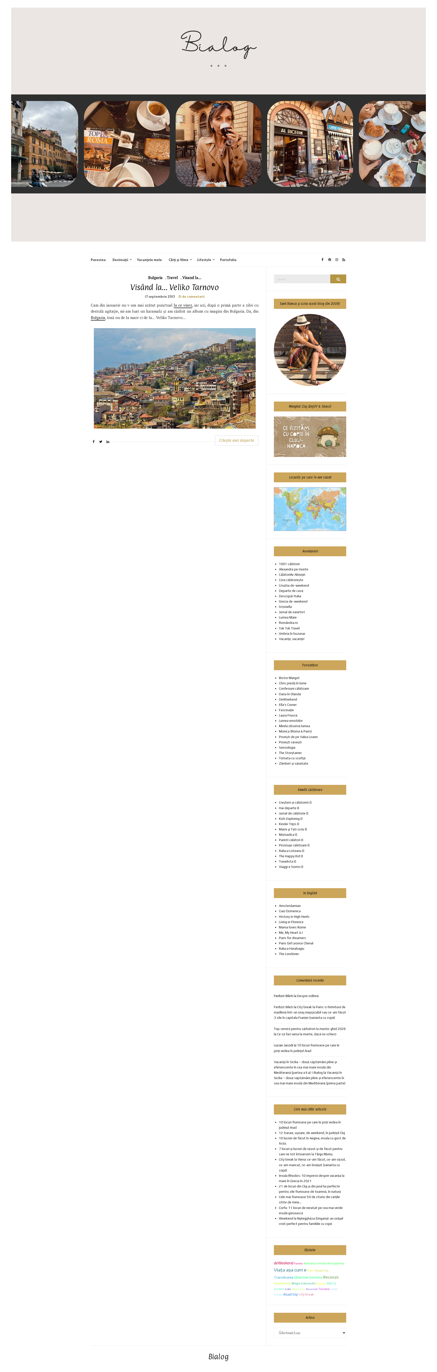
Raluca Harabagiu (291, 948)
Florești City (321, 1270)
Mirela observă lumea (294, 726)
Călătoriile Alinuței (292, 574)
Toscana (324, 1288)
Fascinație (286, 710)
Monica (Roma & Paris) (295, 731)
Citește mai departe (236, 440)
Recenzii (331, 1277)
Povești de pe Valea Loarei (298, 737)
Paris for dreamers (292, 938)
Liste (288, 1288)
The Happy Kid (289, 856)
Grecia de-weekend (293, 601)
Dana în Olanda (290, 694)
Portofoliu (228, 259)
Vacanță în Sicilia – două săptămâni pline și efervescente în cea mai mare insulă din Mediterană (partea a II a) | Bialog (305, 1067)
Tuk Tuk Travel (289, 628)
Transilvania (283, 1277)
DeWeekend (288, 699)
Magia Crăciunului (304, 1283)
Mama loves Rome (292, 927)
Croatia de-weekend (294, 585)
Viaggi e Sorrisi (289, 867)
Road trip (290, 1294)
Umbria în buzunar (292, 633)
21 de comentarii (191, 296)
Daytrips (321, 1283)
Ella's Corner (288, 705)
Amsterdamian (290, 906)
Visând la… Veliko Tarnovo (174, 287)
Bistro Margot (289, 678)
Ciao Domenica (290, 911)
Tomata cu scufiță (292, 758)
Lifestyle (204, 259)
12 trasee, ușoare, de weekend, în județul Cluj (312, 1133)
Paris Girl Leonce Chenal (296, 943)
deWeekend (283, 1263)
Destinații (120, 259)
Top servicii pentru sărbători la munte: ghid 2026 (310, 1029)
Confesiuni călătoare (294, 688)
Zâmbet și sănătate (293, 763)
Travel (172, 277)
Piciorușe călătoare (293, 845)
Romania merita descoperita (324, 1263)
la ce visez (183, 305)
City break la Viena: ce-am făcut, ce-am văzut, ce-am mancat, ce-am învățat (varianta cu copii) (312, 1165)
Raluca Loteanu (290, 851)
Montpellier (298, 1289)
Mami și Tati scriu (291, 829)
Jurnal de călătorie (292, 813)
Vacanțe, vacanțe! (291, 639)
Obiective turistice (308, 1277)
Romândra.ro (288, 623)
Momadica (286, 835)
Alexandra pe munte (293, 569)
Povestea (98, 259)
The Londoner (289, 954)
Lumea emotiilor (291, 721)
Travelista (286, 861)
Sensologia (287, 747)
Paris (310, 1270)
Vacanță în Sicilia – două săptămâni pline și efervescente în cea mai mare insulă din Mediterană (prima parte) (309, 1078)
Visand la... (191, 277)
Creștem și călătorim (294, 802)
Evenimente (282, 1283)
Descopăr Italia (290, 596)
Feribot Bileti (283, 1007)
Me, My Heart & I (291, 932)
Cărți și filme (178, 259)
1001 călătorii (289, 564)
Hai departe (287, 808)
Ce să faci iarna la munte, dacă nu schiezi (306, 1034)
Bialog (218, 1357)
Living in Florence (291, 922)
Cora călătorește (291, 580)
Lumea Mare (288, 617)
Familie (298, 1263)
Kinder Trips (287, 824)
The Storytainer (290, 753)
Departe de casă (291, 591)
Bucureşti (312, 1288)
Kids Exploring (289, 819)
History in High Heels (294, 917)
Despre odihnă (308, 996)
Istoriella (285, 607)
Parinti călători (289, 840)
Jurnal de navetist (292, 612)
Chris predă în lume (293, 683)
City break (306, 1294)
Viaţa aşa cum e (290, 1269)
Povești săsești (290, 742)
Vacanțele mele (149, 259)
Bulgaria (155, 277)
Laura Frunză (288, 715)
